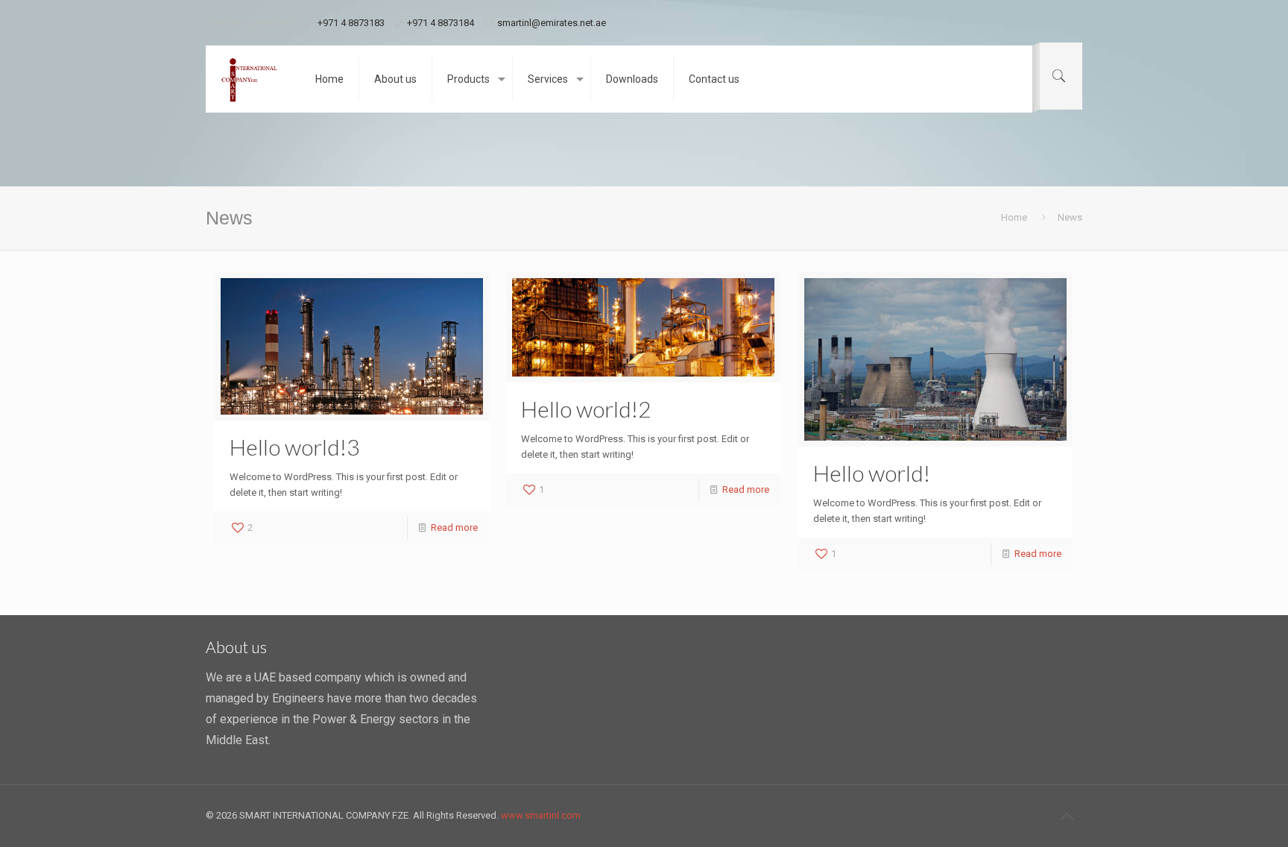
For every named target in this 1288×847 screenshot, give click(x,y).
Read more (454, 527)
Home (1014, 217)
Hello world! (871, 472)
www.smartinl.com (541, 815)
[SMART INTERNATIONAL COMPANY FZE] (249, 79)
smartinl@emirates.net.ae (551, 22)
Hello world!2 (586, 408)
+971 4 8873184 (440, 22)
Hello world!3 (294, 446)
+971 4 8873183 (351, 22)
